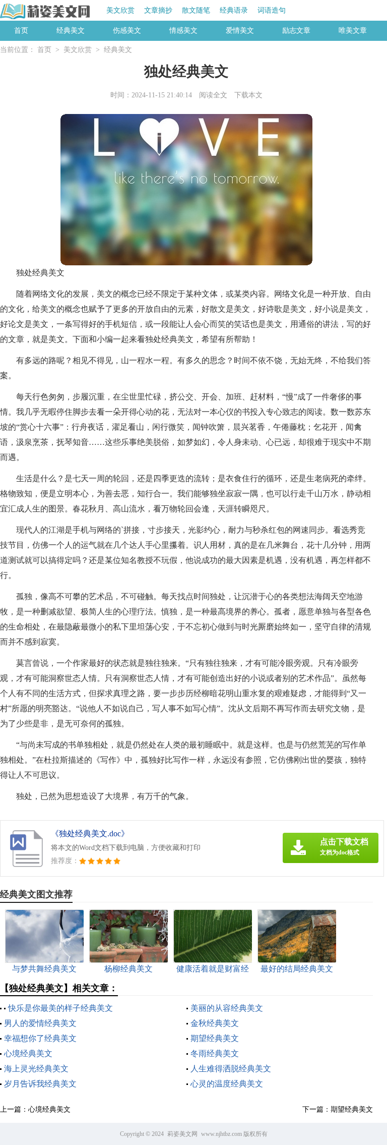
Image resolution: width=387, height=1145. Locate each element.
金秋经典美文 (214, 1023)
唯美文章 (353, 30)
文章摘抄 (158, 10)
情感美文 (183, 30)
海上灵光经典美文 (36, 1068)
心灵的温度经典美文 (226, 1083)
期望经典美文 (214, 1038)
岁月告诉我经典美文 (40, 1083)
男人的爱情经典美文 (40, 1023)
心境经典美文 (28, 1053)
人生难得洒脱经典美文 (230, 1068)
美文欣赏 (120, 10)
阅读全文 (213, 95)
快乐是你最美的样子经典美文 (60, 1008)
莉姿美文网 (182, 1133)
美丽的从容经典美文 (226, 1008)
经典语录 (234, 10)
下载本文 (248, 95)
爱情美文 (240, 30)
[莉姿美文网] (45, 11)
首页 (21, 30)
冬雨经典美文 (214, 1053)
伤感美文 (127, 30)
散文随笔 (196, 10)
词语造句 (271, 10)
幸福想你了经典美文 (40, 1038)
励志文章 (296, 30)
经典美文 (70, 30)
